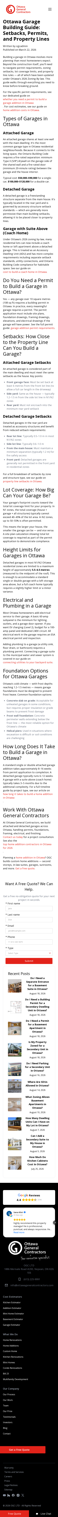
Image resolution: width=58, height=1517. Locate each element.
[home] (18, 9)
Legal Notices (11, 1485)
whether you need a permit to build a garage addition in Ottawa (25, 101)
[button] (49, 9)
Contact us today (13, 837)
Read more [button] (18, 1232)
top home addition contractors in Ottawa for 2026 (27, 846)
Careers (8, 1476)
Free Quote (14, 1513)
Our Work (8, 1400)
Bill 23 (6, 1373)
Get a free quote (25, 868)
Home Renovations (12, 1340)
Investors (7, 1422)
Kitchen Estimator (12, 1302)
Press (7, 1480)
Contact (7, 1433)
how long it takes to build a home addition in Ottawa (28, 795)
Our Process (9, 1394)
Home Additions (11, 1345)
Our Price (7, 1411)
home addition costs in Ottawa (21, 110)
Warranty (9, 1467)
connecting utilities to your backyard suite (27, 662)
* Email (10, 925)
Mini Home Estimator (13, 1313)
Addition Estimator (12, 1308)
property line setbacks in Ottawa (22, 481)
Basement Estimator (13, 1319)
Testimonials (9, 1416)
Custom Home (10, 1351)
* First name (13, 903)
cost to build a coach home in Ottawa (25, 271)
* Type (9, 948)
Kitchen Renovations (13, 1356)
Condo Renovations (12, 1367)
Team (5, 1405)
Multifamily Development (15, 1379)
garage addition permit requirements (32, 328)
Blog (5, 1428)
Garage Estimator (11, 1324)
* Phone (10, 936)
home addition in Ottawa (30, 857)
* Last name (13, 914)
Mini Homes (9, 1362)
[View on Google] (9, 1213)
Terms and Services (14, 1472)
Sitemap (8, 1489)
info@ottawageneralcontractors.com (31, 1285)
